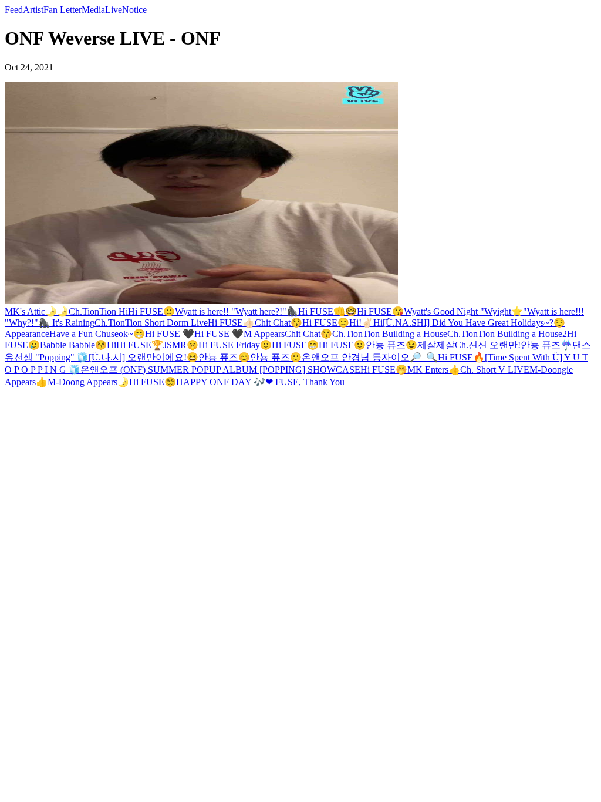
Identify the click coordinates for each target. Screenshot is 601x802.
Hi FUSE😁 (295, 345)
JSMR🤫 (180, 345)
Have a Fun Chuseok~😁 (97, 334)
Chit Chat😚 (278, 323)
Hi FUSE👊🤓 (327, 311)
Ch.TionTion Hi (98, 311)
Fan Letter (62, 10)
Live (113, 10)
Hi (378, 323)
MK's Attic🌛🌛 (37, 311)
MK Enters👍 (433, 370)
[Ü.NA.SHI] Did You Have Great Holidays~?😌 (474, 323)
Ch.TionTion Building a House (389, 334)
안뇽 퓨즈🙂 (276, 357)
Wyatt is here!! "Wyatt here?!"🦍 (236, 311)
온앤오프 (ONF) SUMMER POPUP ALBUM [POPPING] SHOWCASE (220, 370)
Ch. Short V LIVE (494, 370)
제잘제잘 (436, 345)
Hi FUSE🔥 (461, 357)
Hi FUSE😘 (380, 311)
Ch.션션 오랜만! (488, 345)
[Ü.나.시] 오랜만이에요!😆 (143, 357)
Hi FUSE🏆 (139, 345)
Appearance (27, 334)
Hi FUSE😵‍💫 (152, 382)
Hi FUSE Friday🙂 (235, 345)
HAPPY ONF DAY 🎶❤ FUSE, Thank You (260, 382)
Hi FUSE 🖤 (169, 334)
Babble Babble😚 (73, 345)
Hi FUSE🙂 (151, 311)
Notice (134, 10)
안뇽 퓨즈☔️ (546, 345)
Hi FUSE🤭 (383, 370)
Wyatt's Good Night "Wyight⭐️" (465, 311)
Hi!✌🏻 (361, 323)
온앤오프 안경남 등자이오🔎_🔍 (370, 357)
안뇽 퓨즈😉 (391, 345)
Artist (33, 10)
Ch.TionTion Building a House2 (507, 334)
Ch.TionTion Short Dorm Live (151, 323)
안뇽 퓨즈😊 (224, 357)
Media (93, 10)
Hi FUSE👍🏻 (231, 323)
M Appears (264, 334)
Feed (14, 10)
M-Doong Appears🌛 (88, 382)
